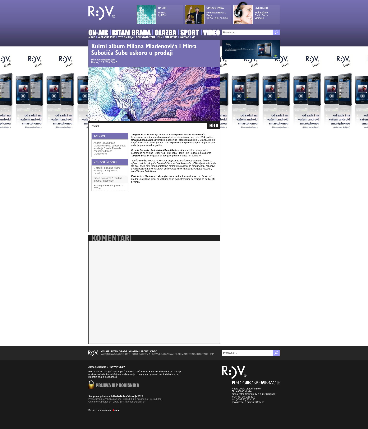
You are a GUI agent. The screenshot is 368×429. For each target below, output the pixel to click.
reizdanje (98, 148)
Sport (144, 351)
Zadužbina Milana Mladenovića (103, 152)
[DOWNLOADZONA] (145, 37)
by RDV (162, 12)
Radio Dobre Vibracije (261, 13)
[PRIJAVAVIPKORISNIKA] (117, 385)
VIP (212, 354)
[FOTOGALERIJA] (125, 37)
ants (116, 410)
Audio (105, 354)
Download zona (162, 354)
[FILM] (160, 37)
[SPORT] (189, 33)
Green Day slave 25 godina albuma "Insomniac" (108, 179)
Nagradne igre (120, 354)
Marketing (189, 354)
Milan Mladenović (104, 144)
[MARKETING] (171, 37)
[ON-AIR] (98, 33)
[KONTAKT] (184, 37)
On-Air (105, 351)
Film (177, 354)
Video (153, 351)
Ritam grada (119, 351)
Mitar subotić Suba (116, 145)
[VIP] (193, 37)
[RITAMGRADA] (131, 33)
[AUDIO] (91, 37)
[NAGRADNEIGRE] (106, 37)
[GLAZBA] (165, 33)
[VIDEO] (211, 33)
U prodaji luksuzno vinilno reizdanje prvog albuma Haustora (107, 171)
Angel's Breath (101, 143)
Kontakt (202, 354)
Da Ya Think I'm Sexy (217, 13)
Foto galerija (141, 354)
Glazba (134, 351)
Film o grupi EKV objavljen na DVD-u (109, 187)
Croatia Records (112, 148)
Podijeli (95, 126)
